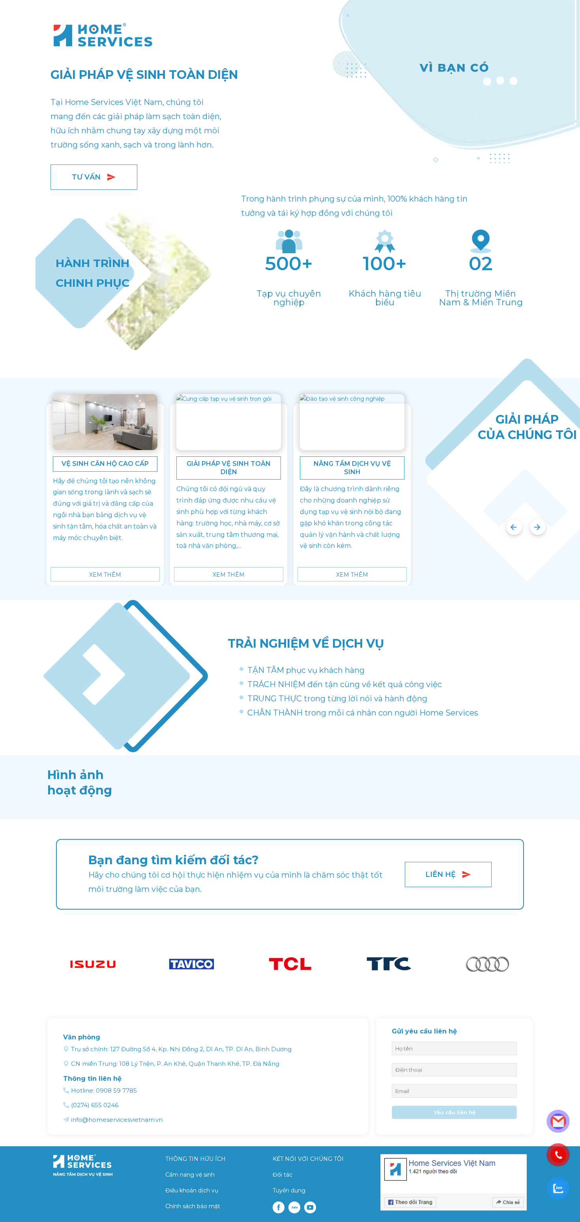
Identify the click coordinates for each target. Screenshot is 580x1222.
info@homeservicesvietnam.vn (117, 1119)
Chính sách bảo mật (192, 1206)
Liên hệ (440, 874)
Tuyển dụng (289, 1190)
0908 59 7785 (116, 1090)
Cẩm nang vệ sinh (190, 1174)
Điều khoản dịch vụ (191, 1190)
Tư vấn (86, 177)
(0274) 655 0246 (94, 1105)
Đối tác (282, 1174)
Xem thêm (105, 574)
